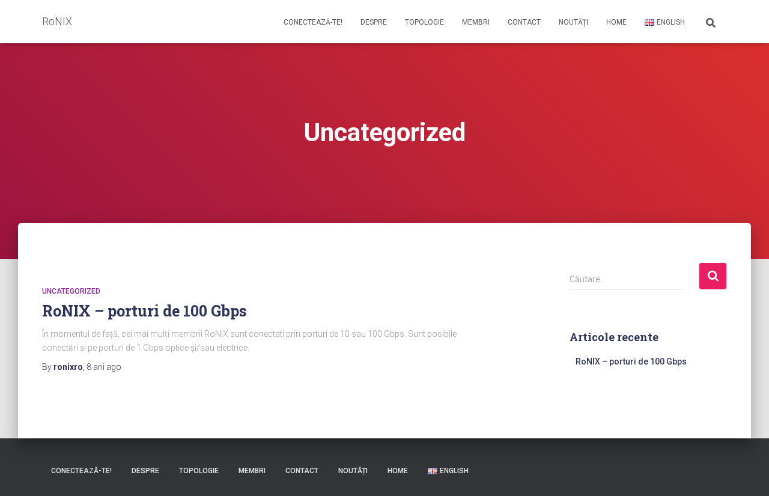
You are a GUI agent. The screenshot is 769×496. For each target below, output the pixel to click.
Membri (476, 22)
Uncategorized (71, 291)
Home (616, 22)
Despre (373, 22)
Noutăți (573, 22)
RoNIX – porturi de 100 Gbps (144, 311)
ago (104, 367)
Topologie (424, 22)
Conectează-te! (313, 22)
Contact (524, 22)
